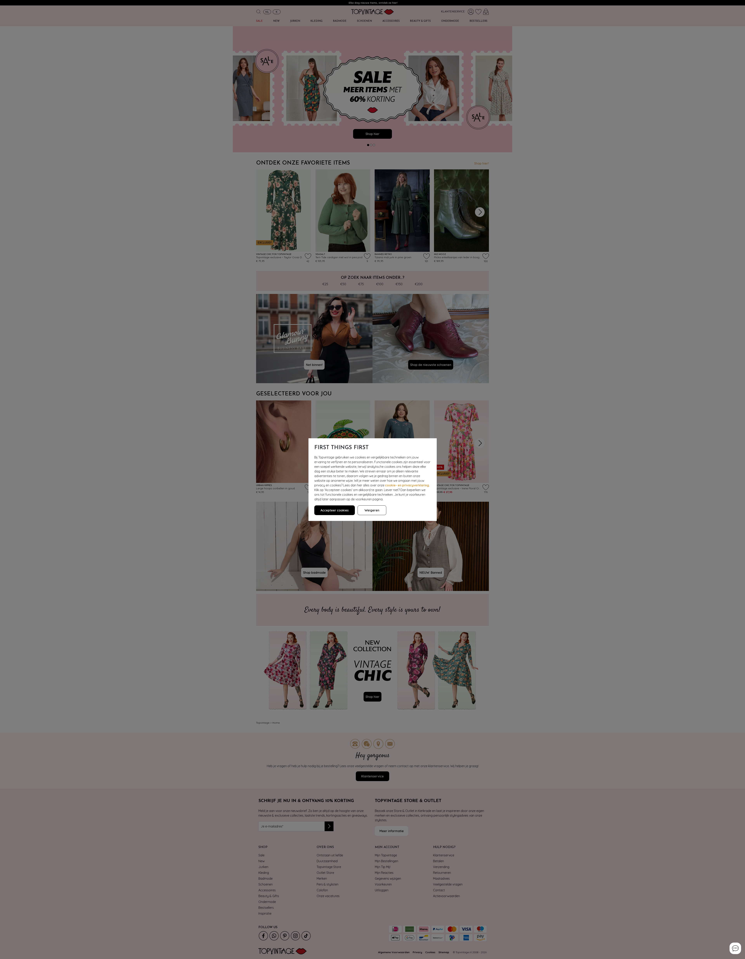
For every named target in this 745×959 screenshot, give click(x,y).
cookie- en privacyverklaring (407, 485)
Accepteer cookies (335, 510)
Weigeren (372, 510)
